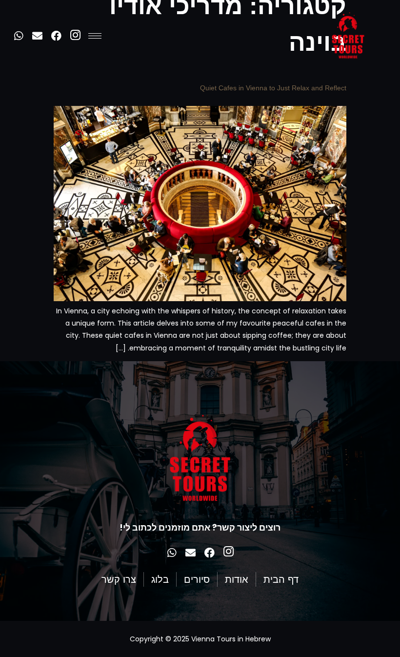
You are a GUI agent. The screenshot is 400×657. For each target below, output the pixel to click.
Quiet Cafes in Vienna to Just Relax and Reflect (273, 88)
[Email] (37, 36)
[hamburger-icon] (95, 36)
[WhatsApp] (18, 36)
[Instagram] (75, 36)
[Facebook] (56, 36)
